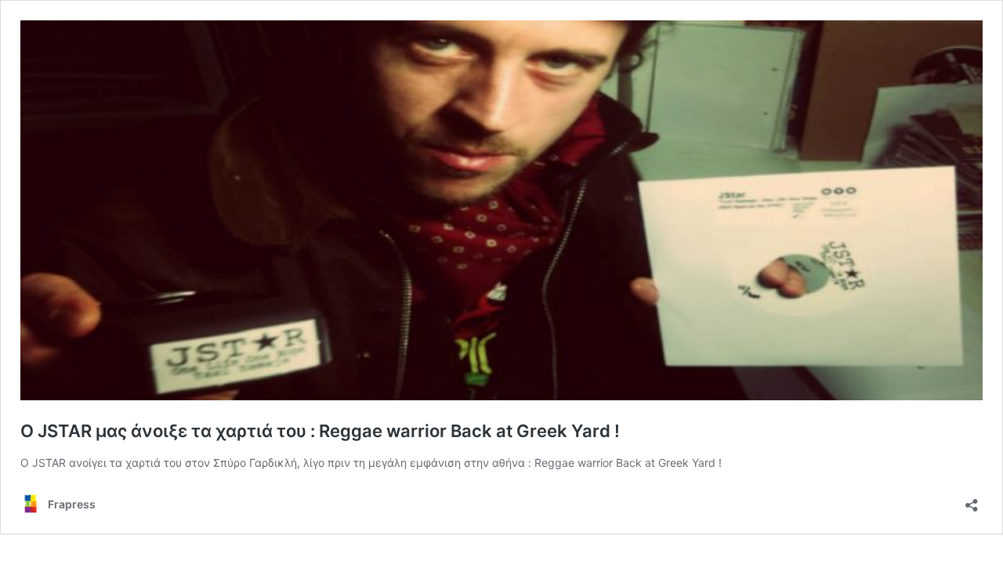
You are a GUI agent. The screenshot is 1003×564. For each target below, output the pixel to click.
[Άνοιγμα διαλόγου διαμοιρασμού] (972, 500)
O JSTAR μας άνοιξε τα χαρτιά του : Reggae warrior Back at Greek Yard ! (320, 431)
